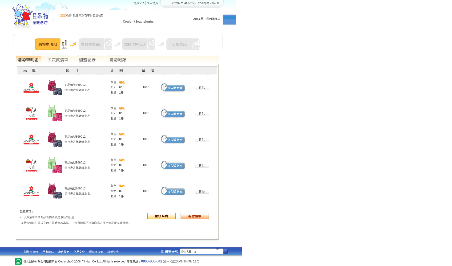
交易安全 (79, 252)
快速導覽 (204, 3)
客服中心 (190, 3)
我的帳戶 (177, 3)
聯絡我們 (63, 252)
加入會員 (152, 3)
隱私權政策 (96, 252)
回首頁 (215, 3)
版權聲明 (113, 252)
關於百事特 (31, 252)
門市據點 (48, 252)
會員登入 (139, 3)
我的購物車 (213, 18)
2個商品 (198, 18)
